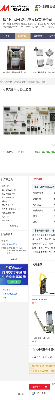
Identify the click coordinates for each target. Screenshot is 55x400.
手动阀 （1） (7, 201)
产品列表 (8, 81)
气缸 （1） (6, 216)
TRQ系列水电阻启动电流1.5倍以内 (16, 72)
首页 (2, 81)
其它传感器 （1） (9, 193)
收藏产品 (9, 152)
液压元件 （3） (8, 220)
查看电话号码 (12, 244)
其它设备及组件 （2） (10, 197)
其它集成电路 (19, 81)
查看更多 (14, 226)
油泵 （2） (6, 186)
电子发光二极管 (39, 357)
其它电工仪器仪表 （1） (11, 209)
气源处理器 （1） (9, 213)
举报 (22, 152)
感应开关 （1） (8, 205)
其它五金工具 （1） (10, 190)
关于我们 (21, 394)
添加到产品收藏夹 (10, 294)
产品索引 (6, 290)
